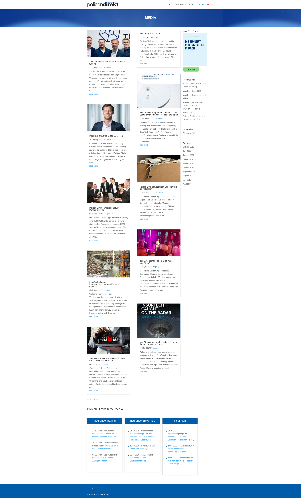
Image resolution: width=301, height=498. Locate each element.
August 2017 (188, 176)
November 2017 (189, 163)
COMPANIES (181, 5)
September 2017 (190, 172)
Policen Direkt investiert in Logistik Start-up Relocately (158, 188)
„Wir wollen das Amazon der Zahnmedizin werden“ (181, 449)
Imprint (99, 488)
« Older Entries (93, 400)
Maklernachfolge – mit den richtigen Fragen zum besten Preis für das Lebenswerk (142, 437)
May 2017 (187, 180)
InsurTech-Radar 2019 (150, 33)
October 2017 (188, 168)
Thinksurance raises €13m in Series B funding (107, 63)
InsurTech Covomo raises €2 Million (106, 136)
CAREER (192, 5)
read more (93, 94)
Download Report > (191, 69)
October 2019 (188, 147)
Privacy (90, 488)
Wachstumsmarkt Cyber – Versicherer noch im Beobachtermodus (107, 359)
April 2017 (187, 184)
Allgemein (107, 68)
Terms (107, 488)
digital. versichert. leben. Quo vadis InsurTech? (156, 262)
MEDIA (201, 5)
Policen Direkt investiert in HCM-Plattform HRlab (104, 209)
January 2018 (188, 155)
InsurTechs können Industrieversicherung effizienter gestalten (104, 284)
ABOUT (170, 5)
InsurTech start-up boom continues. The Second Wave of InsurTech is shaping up (159, 114)
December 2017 (189, 159)
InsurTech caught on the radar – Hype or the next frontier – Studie (158, 343)
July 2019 (187, 151)
